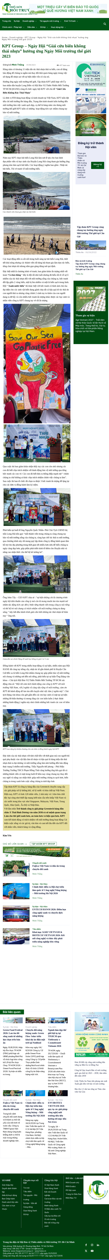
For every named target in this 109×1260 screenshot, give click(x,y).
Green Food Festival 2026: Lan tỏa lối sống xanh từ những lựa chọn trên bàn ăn (12, 1036)
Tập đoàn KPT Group (43, 844)
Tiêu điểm (36, 929)
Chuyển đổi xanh (39, 863)
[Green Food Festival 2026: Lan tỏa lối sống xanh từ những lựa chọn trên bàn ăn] (13, 1020)
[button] (104, 24)
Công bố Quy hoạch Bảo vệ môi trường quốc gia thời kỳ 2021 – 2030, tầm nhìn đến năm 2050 (91, 1073)
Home (5, 37)
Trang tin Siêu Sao (73, 1194)
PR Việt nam (71, 1190)
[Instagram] (92, 1245)
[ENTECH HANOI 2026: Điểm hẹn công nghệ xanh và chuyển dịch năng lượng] (16, 914)
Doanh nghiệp (16, 37)
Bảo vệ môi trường (84, 261)
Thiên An (80, 252)
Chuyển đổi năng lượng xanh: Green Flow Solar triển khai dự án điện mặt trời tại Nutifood (35, 1036)
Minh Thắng (18, 65)
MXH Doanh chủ (72, 1183)
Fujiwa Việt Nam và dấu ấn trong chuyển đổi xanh (12, 1106)
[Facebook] (86, 1245)
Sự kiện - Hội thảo (39, 884)
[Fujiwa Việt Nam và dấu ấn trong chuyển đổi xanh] (16, 869)
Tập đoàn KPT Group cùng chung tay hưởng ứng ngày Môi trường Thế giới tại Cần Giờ (90, 266)
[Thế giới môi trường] (19, 9)
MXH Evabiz (71, 1186)
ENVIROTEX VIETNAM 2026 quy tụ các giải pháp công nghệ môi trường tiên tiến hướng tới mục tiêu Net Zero (57, 1112)
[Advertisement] (36, 971)
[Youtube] (92, 1251)
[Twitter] (86, 1251)
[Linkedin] (98, 1245)
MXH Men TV (71, 1198)
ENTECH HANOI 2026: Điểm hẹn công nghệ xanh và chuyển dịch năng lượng (49, 912)
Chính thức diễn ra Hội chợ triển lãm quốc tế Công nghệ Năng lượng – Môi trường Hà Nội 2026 (49, 890)
